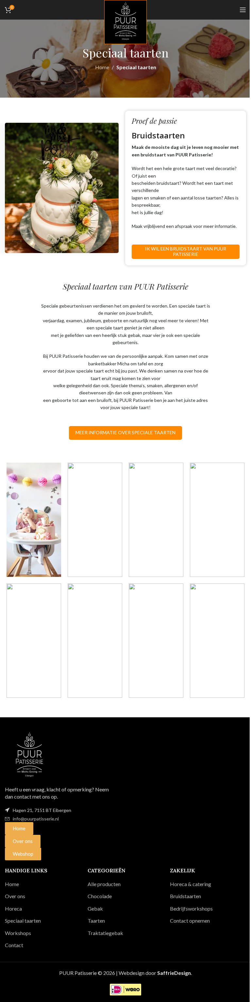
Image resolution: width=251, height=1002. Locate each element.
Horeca (13, 908)
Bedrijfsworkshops (191, 908)
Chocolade (100, 896)
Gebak (95, 908)
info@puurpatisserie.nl (36, 818)
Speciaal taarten (23, 920)
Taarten (96, 920)
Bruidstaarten (185, 896)
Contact (14, 945)
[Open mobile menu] (242, 9)
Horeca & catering (190, 884)
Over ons (15, 896)
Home (102, 67)
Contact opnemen (190, 920)
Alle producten (104, 884)
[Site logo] (125, 21)
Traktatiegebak (105, 933)
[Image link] (29, 754)
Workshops (18, 933)
